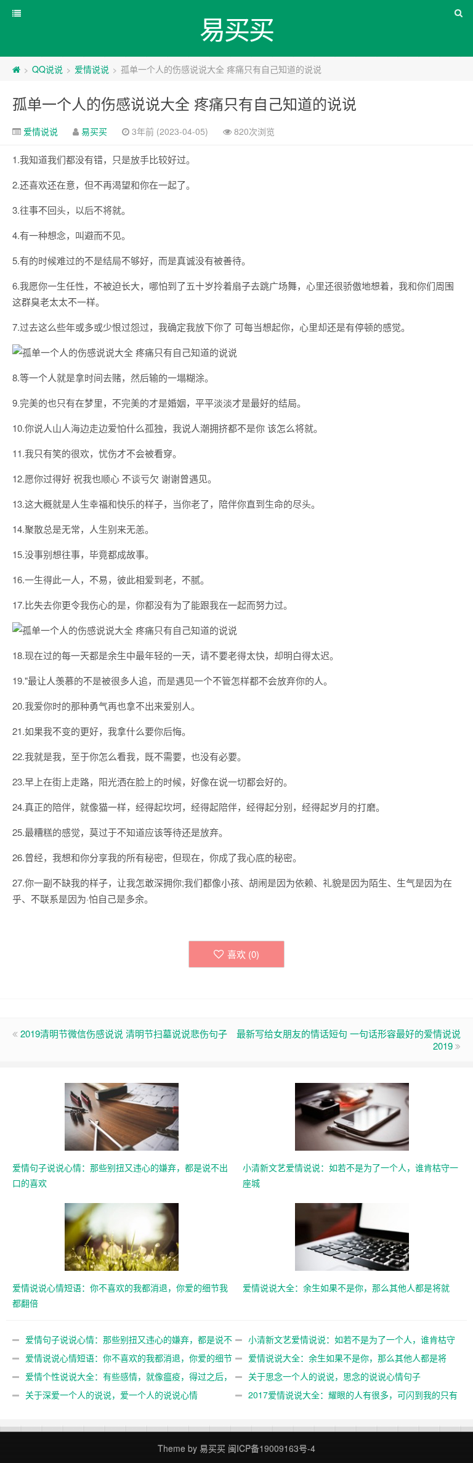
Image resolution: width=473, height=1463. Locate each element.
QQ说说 (47, 69)
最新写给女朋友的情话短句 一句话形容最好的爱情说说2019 (348, 1039)
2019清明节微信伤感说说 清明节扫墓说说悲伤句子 (123, 1033)
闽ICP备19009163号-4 (271, 1448)
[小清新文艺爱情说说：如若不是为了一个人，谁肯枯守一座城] (352, 1115)
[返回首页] (16, 69)
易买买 (94, 131)
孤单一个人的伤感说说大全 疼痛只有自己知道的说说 (184, 103)
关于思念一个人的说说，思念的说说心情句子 (334, 1376)
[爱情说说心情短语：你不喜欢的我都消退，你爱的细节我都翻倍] (122, 1236)
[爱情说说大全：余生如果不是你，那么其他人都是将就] (352, 1236)
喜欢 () (243, 953)
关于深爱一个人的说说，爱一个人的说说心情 (111, 1394)
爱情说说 (92, 69)
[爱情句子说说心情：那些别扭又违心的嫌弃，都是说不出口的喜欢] (122, 1115)
